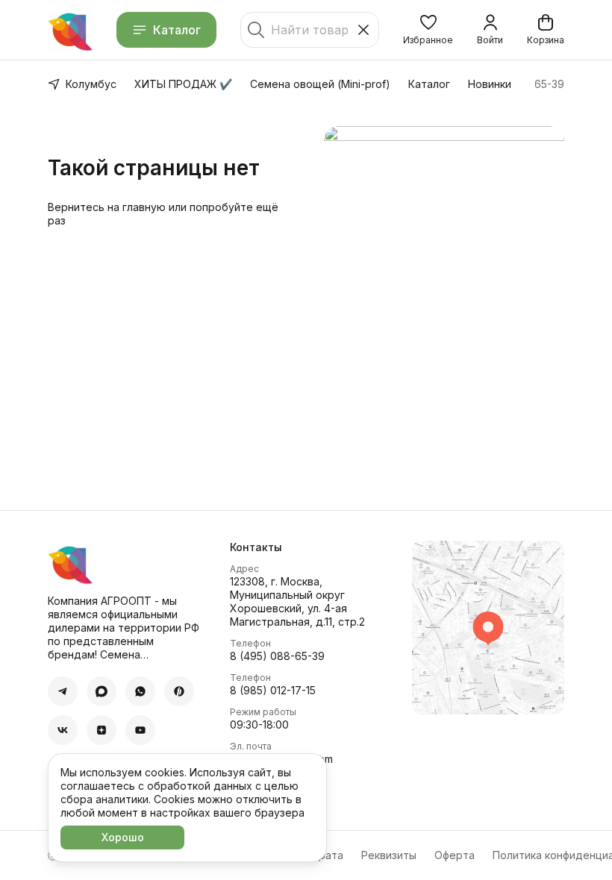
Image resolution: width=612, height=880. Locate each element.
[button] (428, 29)
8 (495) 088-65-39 (277, 656)
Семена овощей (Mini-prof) (320, 84)
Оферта (454, 855)
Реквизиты (388, 855)
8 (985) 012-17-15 (273, 690)
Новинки (489, 84)
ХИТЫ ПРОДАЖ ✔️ (183, 84)
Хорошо (123, 837)
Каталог (177, 29)
